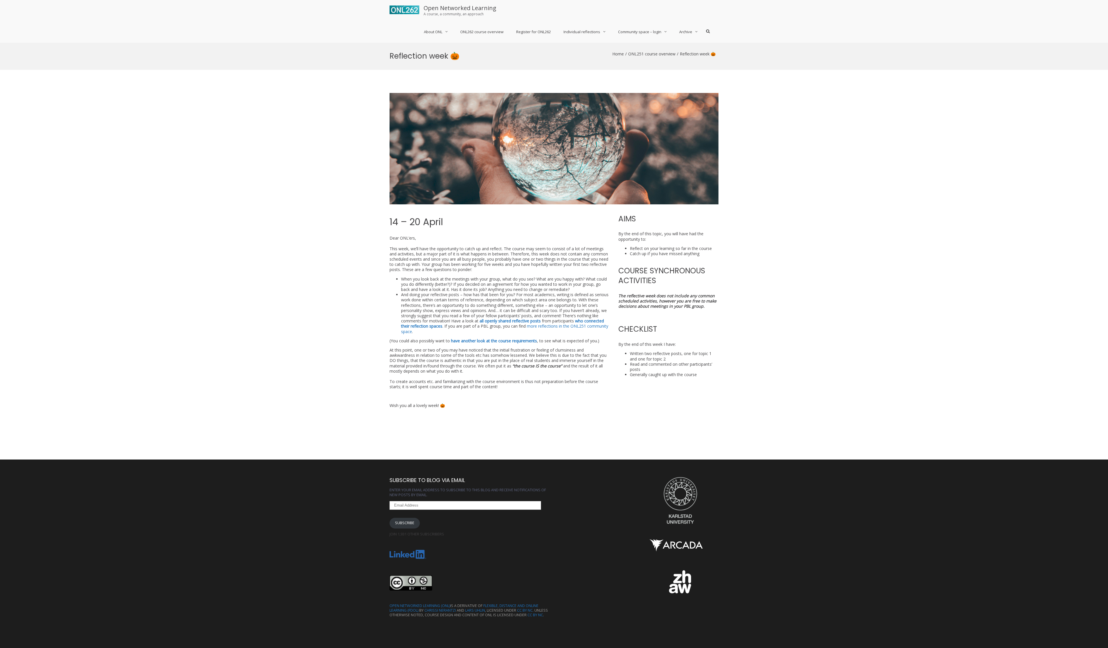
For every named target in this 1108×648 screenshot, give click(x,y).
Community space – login (639, 31)
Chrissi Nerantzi (440, 610)
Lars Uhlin (475, 610)
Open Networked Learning (460, 8)
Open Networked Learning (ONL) (420, 605)
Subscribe (404, 522)
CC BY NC (525, 610)
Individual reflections (582, 31)
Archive (685, 31)
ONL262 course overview (482, 31)
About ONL (433, 31)
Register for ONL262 (533, 31)
